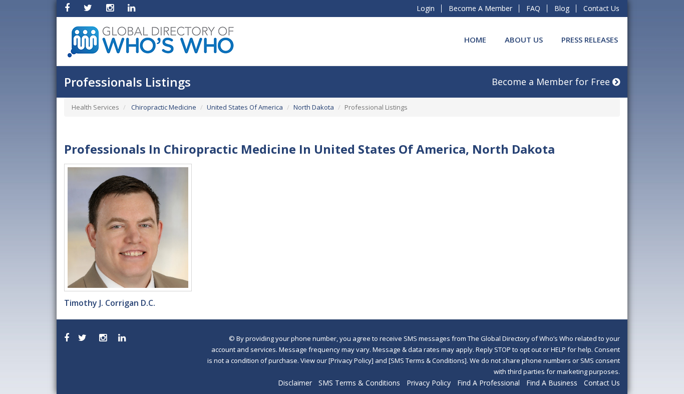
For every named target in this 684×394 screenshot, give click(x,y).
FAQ (533, 8)
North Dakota (313, 107)
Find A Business (551, 382)
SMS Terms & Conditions (359, 382)
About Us (524, 40)
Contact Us (601, 8)
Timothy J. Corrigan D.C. (109, 302)
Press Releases (589, 40)
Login (426, 8)
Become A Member (480, 8)
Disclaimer (295, 382)
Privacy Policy (429, 382)
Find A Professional (488, 382)
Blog (561, 8)
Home (475, 40)
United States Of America (245, 107)
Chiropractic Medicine (163, 107)
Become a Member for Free (552, 82)
